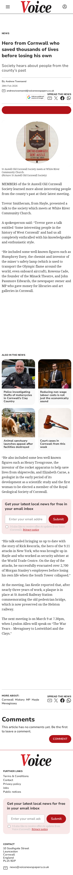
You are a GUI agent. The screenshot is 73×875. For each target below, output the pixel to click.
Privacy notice (31, 529)
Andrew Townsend (16, 81)
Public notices (12, 792)
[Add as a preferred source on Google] (35, 97)
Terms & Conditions (16, 776)
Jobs (6, 788)
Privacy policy (12, 784)
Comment (60, 739)
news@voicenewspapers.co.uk (29, 867)
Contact (8, 780)
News (5, 33)
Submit (58, 519)
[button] (7, 7)
